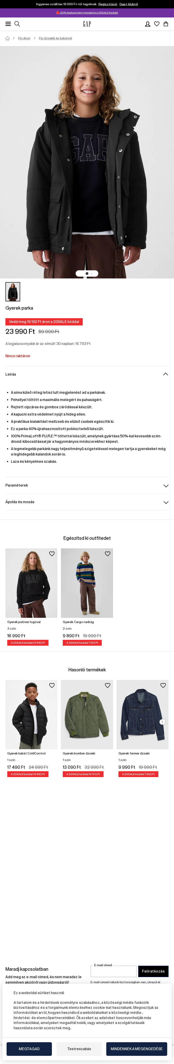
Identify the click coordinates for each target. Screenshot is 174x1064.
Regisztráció (108, 4)
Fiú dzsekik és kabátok (55, 38)
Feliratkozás (153, 971)
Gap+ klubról (128, 4)
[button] (87, 273)
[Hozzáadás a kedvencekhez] (52, 553)
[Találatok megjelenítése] (17, 24)
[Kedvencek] (157, 24)
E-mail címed (103, 965)
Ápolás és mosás (19, 502)
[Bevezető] (7, 38)
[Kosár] (166, 24)
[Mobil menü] (8, 24)
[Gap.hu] (87, 24)
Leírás (10, 374)
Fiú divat (24, 38)
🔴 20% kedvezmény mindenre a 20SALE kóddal (87, 12)
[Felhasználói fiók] (147, 24)
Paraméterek (16, 485)
